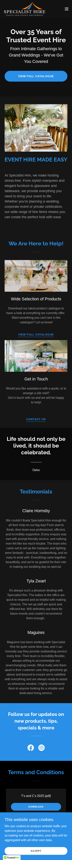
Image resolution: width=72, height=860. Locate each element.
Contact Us (36, 419)
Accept (36, 850)
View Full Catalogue (36, 76)
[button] (66, 9)
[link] (24, 9)
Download (36, 806)
